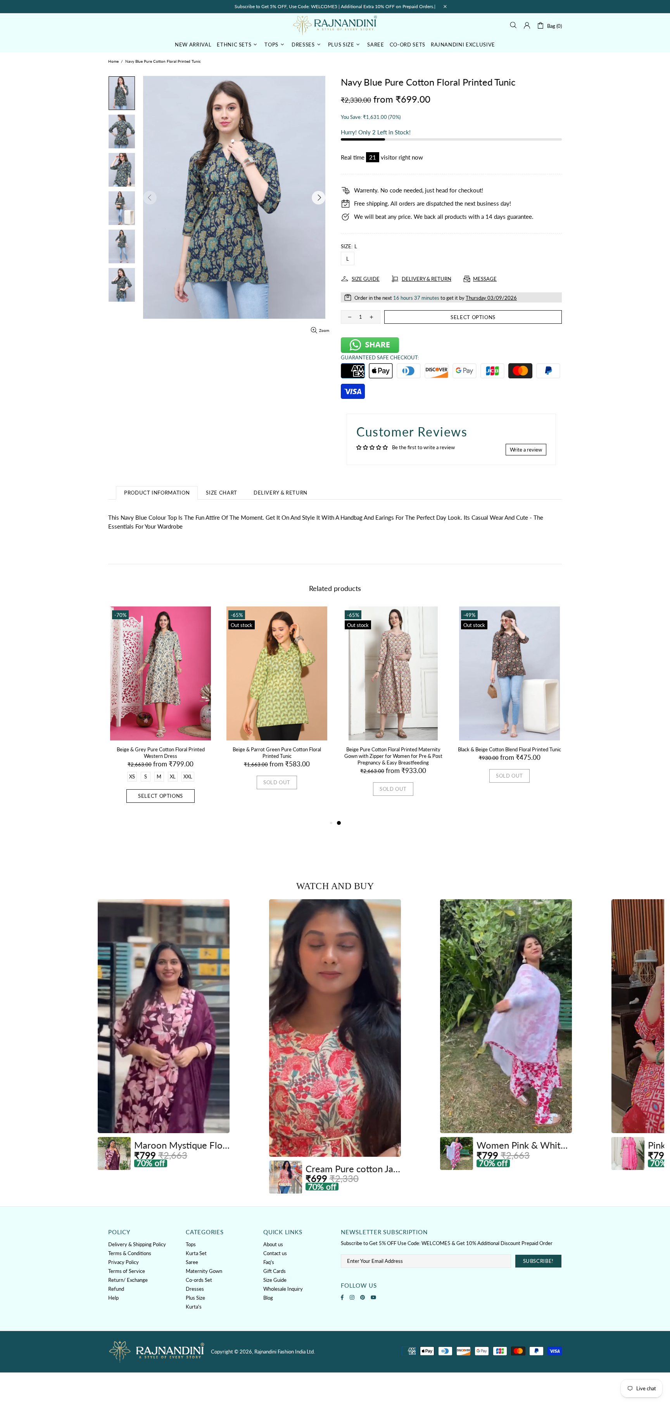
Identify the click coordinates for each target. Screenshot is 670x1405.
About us (273, 1244)
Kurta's (194, 1307)
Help (113, 1298)
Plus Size (195, 1298)
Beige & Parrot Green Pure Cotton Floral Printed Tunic (277, 752)
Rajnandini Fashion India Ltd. (335, 25)
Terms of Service (126, 1271)
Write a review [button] (526, 450)
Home (113, 61)
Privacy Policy (123, 1262)
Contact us (275, 1253)
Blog (268, 1298)
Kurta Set (196, 1253)
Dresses (195, 1289)
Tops (191, 1244)
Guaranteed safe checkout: (380, 357)
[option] (164, 1034)
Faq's (268, 1262)
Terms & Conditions (129, 1253)
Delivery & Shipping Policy (137, 1244)
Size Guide (275, 1280)
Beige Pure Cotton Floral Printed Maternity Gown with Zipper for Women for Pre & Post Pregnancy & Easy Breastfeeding (393, 756)
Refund (116, 1289)
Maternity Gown (204, 1271)
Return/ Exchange (128, 1280)
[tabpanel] (393, 708)
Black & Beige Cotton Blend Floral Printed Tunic (509, 749)
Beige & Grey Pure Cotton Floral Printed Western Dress (161, 752)
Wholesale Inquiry (283, 1289)
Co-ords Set (199, 1280)
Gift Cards (274, 1271)
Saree (192, 1262)
